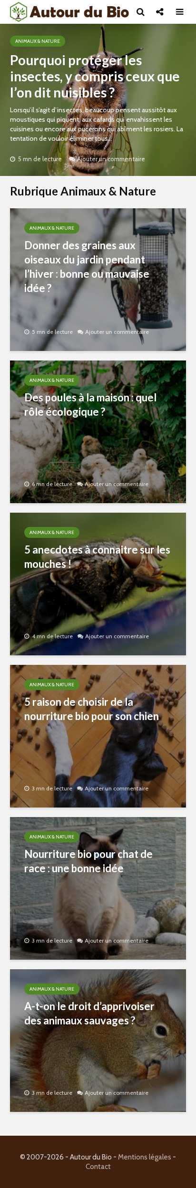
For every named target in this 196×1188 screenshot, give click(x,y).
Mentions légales (144, 1157)
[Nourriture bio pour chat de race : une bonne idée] (98, 887)
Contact (98, 1166)
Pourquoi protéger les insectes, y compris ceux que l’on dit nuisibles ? (95, 76)
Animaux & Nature (37, 41)
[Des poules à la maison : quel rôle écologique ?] (98, 431)
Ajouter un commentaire (111, 159)
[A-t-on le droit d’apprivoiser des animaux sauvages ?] (98, 1039)
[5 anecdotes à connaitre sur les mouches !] (98, 583)
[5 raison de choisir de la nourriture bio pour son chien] (98, 735)
